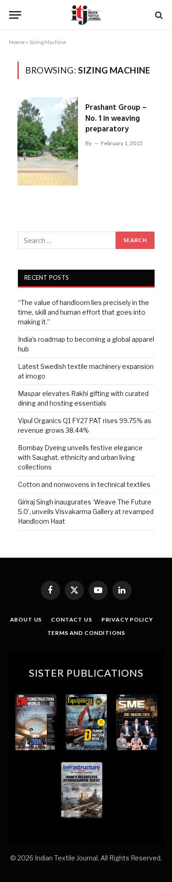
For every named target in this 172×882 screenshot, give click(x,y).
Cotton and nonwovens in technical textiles (84, 484)
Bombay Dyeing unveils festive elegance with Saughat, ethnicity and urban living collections (80, 457)
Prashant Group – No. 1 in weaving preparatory (116, 119)
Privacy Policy (127, 619)
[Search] (158, 15)
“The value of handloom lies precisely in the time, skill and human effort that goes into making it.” (83, 312)
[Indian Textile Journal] (85, 15)
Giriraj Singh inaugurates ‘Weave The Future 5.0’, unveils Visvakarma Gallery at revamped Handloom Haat (86, 511)
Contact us (71, 619)
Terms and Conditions (86, 632)
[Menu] (15, 15)
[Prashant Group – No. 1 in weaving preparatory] (47, 141)
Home (17, 42)
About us (26, 619)
